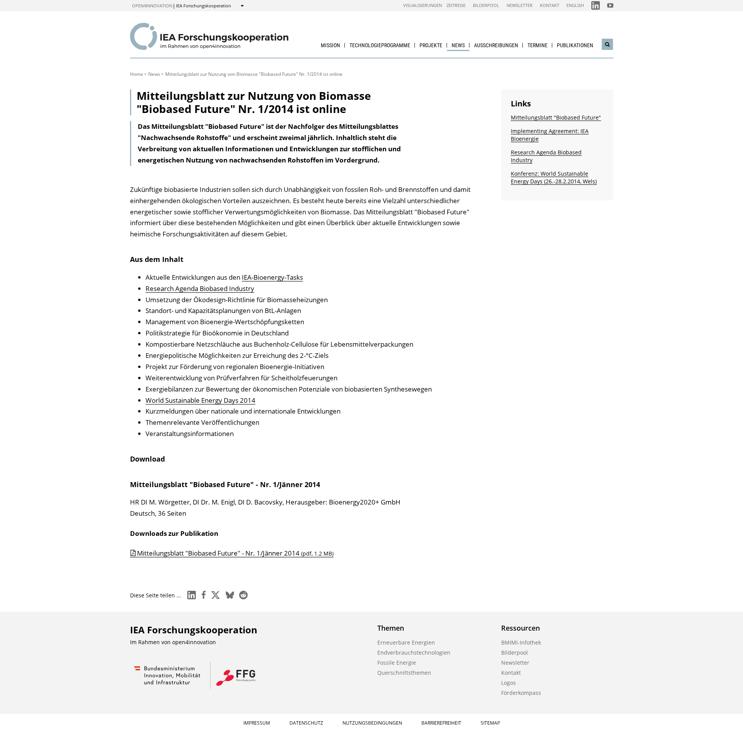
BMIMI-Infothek (521, 642)
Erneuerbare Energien (406, 642)
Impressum (256, 723)
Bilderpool (486, 5)
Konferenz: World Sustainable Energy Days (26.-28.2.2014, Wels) (554, 177)
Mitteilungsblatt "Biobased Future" (556, 117)
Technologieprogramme (379, 45)
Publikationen (575, 45)
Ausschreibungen (496, 45)
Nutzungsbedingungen (372, 723)
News (458, 45)
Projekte (430, 45)
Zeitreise (456, 5)
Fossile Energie (396, 662)
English (575, 5)
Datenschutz (306, 723)
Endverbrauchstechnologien (413, 652)
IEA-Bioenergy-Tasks (272, 277)
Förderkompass (521, 692)
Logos (508, 682)
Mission (330, 45)
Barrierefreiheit (441, 723)
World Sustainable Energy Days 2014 (200, 400)
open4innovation (152, 6)
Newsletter (519, 5)
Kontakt (549, 5)
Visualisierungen (422, 5)
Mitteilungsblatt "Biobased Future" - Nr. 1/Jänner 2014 (235, 553)
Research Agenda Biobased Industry (200, 288)
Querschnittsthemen (404, 672)
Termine (537, 45)
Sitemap (490, 723)
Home (136, 74)
